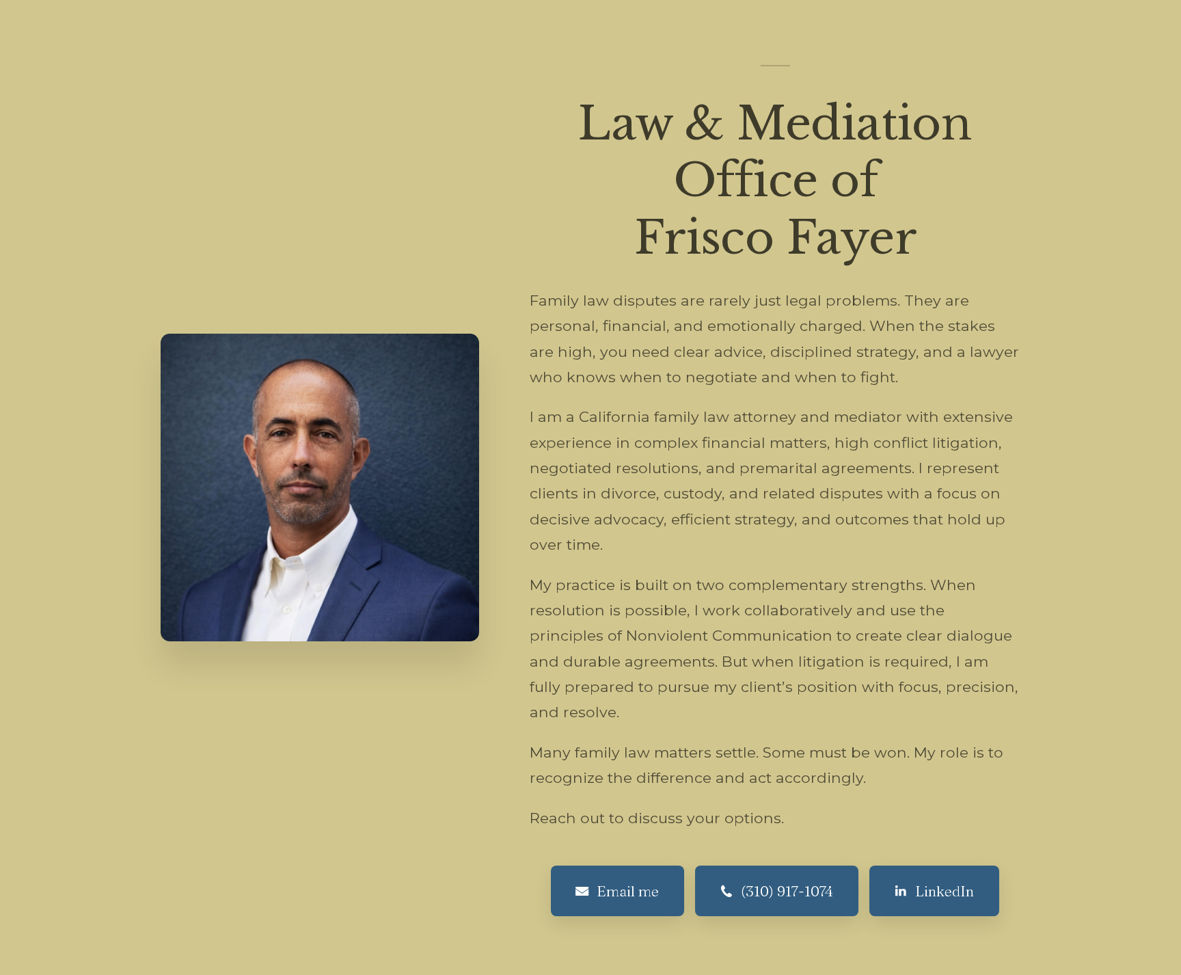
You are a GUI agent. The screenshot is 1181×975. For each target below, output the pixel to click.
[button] (617, 891)
